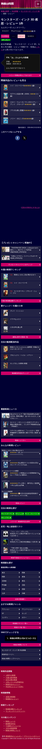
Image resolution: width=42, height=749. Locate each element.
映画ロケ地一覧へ (20, 627)
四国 (23, 589)
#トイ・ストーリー (31, 514)
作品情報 (15, 11)
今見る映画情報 (11, 728)
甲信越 (4, 585)
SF (3, 613)
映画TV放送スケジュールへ (20, 558)
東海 (23, 577)
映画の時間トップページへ (11, 658)
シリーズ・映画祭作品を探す (20, 521)
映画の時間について (20, 645)
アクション (5, 609)
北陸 (23, 585)
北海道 (4, 581)
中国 (3, 589)
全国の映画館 (10, 697)
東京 (3, 573)
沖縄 (23, 593)
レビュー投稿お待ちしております (20, 75)
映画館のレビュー (12, 699)
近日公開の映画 (11, 680)
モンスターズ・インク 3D (30, 11)
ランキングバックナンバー (15, 711)
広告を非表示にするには (30, 207)
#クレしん (19, 514)
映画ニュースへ (20, 440)
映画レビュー (20, 503)
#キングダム (5, 517)
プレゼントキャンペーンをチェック (20, 265)
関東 (23, 573)
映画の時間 (5, 11)
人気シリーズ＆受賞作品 (15, 682)
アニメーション (16, 31)
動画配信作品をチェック (20, 373)
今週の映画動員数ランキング (11, 301)
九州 (3, 593)
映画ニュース (10, 721)
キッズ (24, 613)
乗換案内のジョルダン (14, 736)
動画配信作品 (10, 724)
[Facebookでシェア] (17, 138)
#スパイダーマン (7, 514)
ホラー (24, 617)
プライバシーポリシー (32, 736)
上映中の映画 (10, 675)
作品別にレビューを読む (15, 687)
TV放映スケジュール (13, 726)
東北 (23, 581)
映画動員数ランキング (14, 709)
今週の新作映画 (11, 678)
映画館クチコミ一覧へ (20, 623)
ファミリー (5, 31)
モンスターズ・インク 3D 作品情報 (14, 650)
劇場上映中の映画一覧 (20, 337)
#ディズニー (6, 40)
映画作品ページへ (8, 654)
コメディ (5, 617)
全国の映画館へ (20, 599)
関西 (3, 577)
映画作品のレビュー (13, 684)
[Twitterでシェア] (24, 138)
